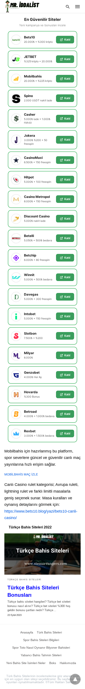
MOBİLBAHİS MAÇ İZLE (21, 474)
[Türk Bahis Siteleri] (22, 6)
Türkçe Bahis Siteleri (24, 579)
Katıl (67, 39)
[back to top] (75, 679)
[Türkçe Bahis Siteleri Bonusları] (42, 554)
